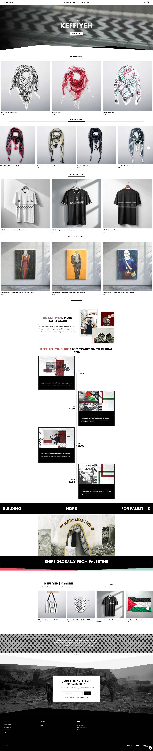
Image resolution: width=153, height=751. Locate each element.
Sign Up (87, 693)
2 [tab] (74, 654)
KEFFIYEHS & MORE (76, 33)
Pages (87, 2)
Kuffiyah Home (67, 2)
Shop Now (110, 584)
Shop (74, 2)
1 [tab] (73, 654)
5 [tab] (80, 654)
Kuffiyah (105, 491)
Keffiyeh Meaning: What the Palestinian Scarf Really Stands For (76, 640)
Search (142, 2)
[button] (148, 147)
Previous (2, 644)
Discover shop (76, 302)
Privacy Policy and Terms (84, 697)
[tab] (76, 56)
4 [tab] (78, 654)
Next (150, 644)
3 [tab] (76, 654)
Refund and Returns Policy (82, 727)
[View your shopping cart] (145, 2)
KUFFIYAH (8, 2)
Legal (78, 729)
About (42, 725)
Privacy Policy (80, 725)
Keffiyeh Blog (81, 2)
